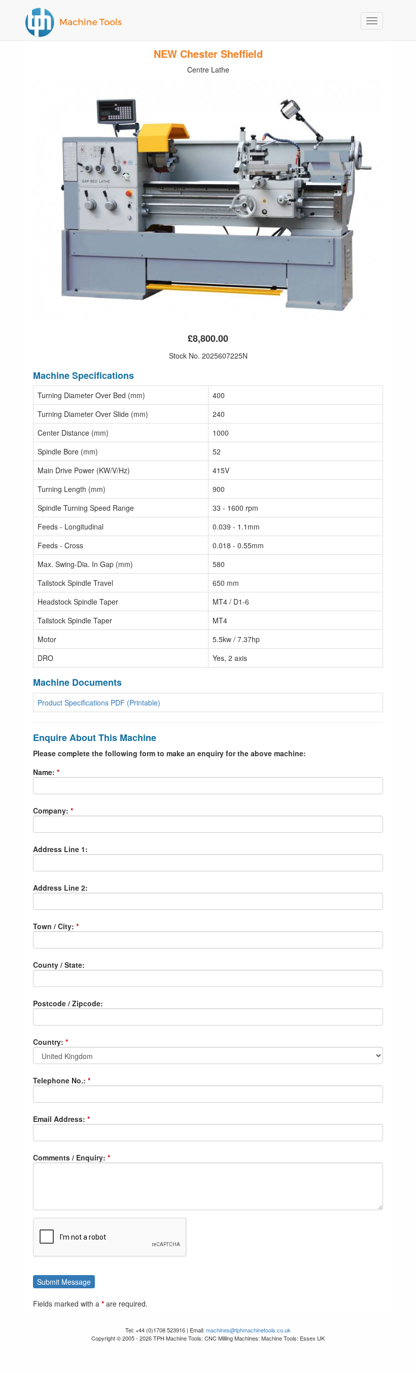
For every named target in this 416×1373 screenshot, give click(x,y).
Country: (48, 1042)
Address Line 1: (60, 849)
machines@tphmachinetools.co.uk (248, 1330)
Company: (50, 810)
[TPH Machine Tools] (204, 20)
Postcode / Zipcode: (68, 1003)
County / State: (59, 965)
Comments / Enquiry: (69, 1157)
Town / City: (53, 926)
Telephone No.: (59, 1080)
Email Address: (59, 1119)
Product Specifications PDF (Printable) (99, 702)
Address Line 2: (60, 888)
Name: (44, 772)
